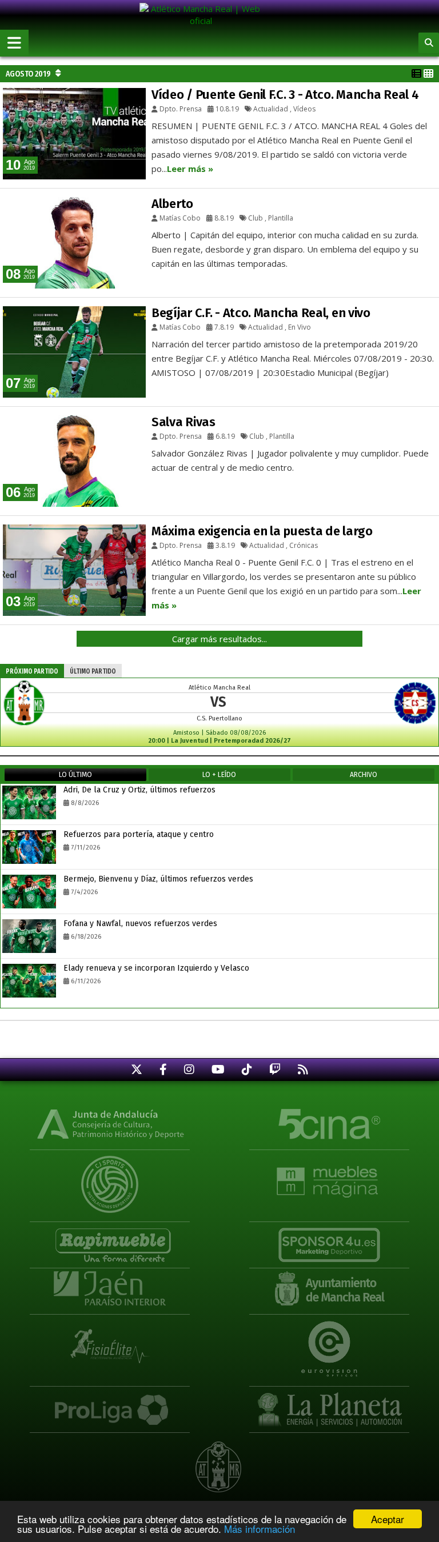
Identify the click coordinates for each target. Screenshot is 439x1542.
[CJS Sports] (110, 1176)
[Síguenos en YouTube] (218, 1069)
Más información (259, 1528)
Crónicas (303, 545)
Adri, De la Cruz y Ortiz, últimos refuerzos (139, 790)
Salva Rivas (183, 422)
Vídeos (304, 109)
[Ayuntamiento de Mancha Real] (329, 1287)
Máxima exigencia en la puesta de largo (262, 531)
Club (255, 218)
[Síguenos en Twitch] (275, 1069)
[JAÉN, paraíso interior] (110, 1287)
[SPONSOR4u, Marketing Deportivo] (329, 1239)
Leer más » (190, 168)
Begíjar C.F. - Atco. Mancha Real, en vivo (260, 313)
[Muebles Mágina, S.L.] (329, 1176)
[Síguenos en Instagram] (189, 1069)
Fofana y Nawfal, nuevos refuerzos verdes (140, 923)
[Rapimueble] (110, 1239)
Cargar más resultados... (219, 638)
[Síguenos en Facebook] (163, 1069)
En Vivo (299, 327)
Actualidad (270, 109)
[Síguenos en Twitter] (136, 1069)
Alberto (172, 203)
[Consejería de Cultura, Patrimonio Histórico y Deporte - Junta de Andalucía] (110, 1123)
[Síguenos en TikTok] (247, 1069)
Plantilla (280, 218)
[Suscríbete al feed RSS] (303, 1069)
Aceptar (387, 1519)
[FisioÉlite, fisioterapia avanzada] (110, 1340)
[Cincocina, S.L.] (329, 1123)
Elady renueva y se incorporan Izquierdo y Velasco (156, 968)
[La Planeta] (329, 1404)
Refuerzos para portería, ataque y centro (138, 834)
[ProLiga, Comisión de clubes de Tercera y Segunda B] (110, 1404)
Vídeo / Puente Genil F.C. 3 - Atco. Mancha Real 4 (284, 94)
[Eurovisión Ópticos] (329, 1340)
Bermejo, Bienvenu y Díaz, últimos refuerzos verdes (158, 879)
